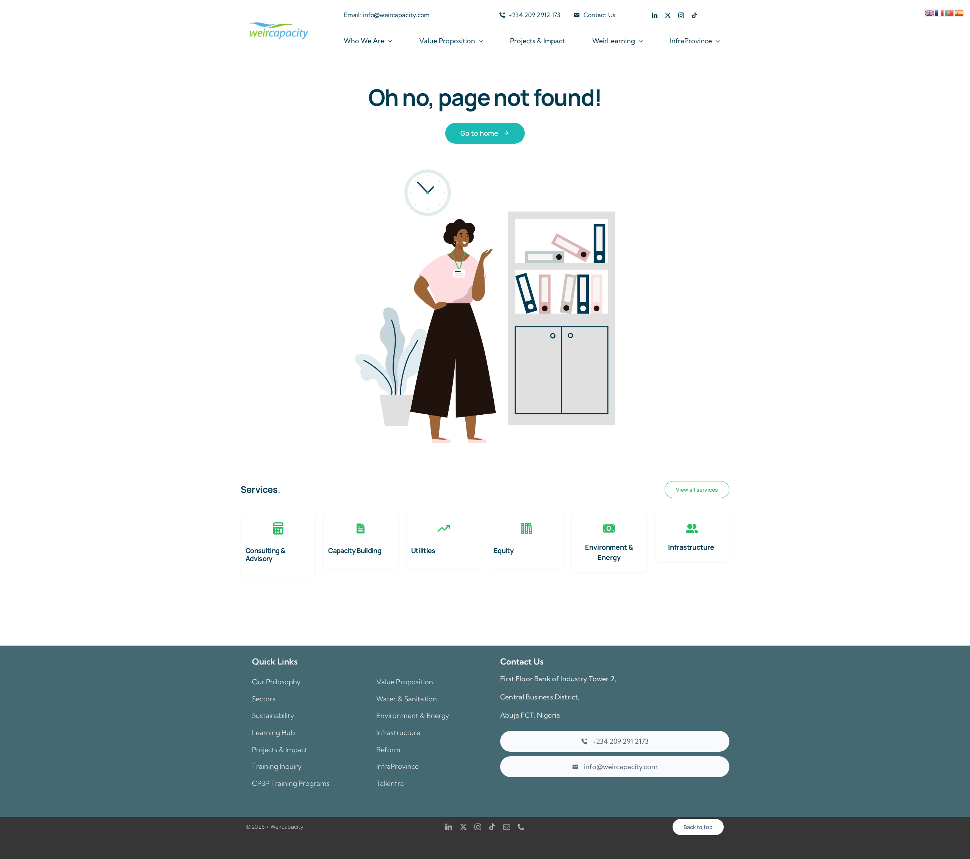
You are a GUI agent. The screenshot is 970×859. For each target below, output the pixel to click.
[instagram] (681, 15)
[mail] (506, 826)
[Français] (940, 12)
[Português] (949, 12)
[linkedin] (654, 15)
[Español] (959, 12)
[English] (930, 12)
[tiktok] (694, 15)
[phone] (521, 826)
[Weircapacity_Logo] (278, 23)
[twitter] (668, 15)
